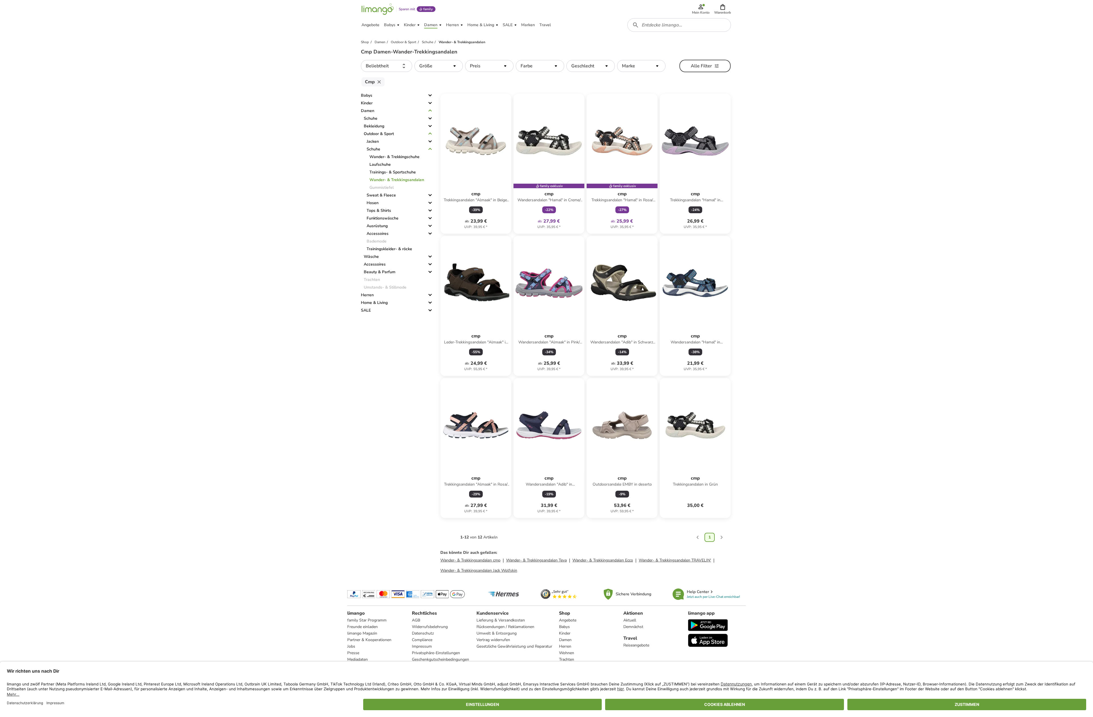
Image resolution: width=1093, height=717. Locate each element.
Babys (366, 95)
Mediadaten (357, 659)
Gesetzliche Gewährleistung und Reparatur (514, 646)
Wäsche (371, 256)
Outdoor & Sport (379, 133)
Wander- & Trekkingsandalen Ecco (602, 560)
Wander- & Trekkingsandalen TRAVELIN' (675, 560)
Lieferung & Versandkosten (500, 620)
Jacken (373, 141)
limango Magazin (362, 633)
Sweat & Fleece (381, 195)
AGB (416, 620)
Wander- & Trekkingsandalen (396, 180)
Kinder (367, 103)
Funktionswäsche (382, 218)
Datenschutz (423, 633)
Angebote (567, 620)
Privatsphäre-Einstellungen (436, 653)
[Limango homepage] (377, 9)
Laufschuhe (380, 164)
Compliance (422, 640)
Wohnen (566, 653)
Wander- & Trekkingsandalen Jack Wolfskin (478, 570)
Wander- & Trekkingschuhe (394, 156)
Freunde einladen (362, 626)
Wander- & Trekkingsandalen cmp (470, 560)
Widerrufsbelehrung (430, 626)
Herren (367, 295)
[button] (722, 9)
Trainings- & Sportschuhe (392, 172)
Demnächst (633, 626)
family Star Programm (367, 620)
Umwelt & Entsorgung (496, 633)
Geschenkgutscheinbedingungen (440, 659)
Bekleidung (374, 126)
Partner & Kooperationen (369, 640)
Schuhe (370, 118)
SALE (366, 310)
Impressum (422, 646)
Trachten (566, 659)
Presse (353, 653)
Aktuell (629, 620)
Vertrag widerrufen (493, 640)
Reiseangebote (636, 645)
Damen (367, 110)
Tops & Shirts (379, 210)
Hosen (373, 203)
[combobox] (679, 25)
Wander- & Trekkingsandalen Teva (536, 560)
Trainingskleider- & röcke (389, 249)
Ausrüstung (377, 226)
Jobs (351, 646)
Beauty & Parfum (379, 272)
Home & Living (374, 302)
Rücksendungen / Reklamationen (505, 626)
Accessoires (378, 233)
